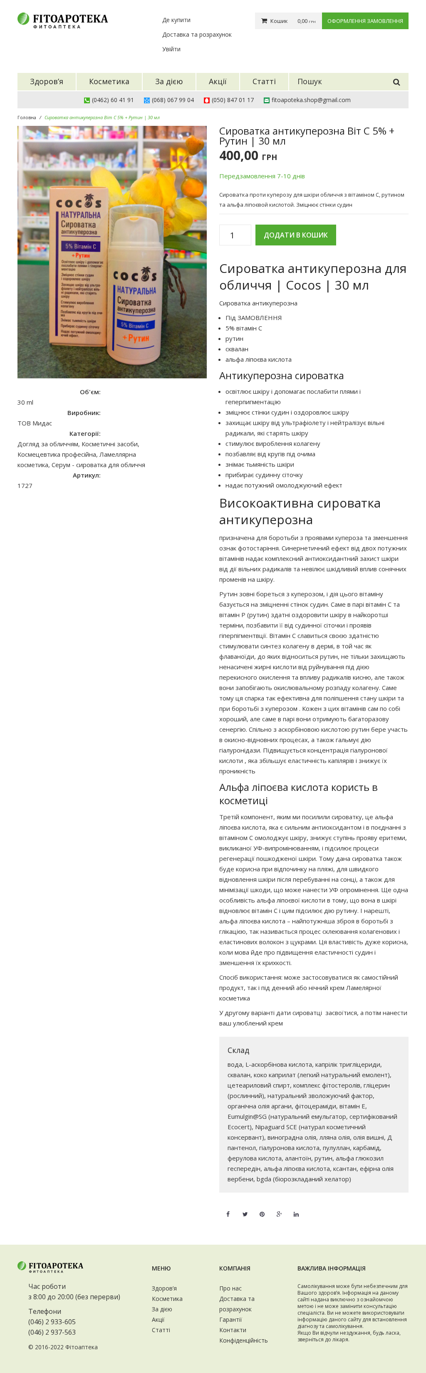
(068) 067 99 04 (173, 100)
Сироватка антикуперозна (258, 303)
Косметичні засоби (110, 444)
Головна (26, 117)
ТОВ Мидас (34, 423)
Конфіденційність (243, 1340)
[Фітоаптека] (63, 21)
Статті (161, 1330)
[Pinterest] (262, 1209)
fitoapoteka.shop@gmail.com (311, 100)
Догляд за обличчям (47, 444)
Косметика (167, 1299)
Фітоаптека (81, 1347)
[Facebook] (228, 1209)
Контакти (232, 1330)
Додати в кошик (296, 235)
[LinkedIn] (296, 1209)
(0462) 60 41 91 (113, 100)
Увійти (171, 49)
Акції (158, 1319)
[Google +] (279, 1209)
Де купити (176, 20)
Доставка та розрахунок (197, 34)
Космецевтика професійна (56, 454)
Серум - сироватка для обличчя (98, 464)
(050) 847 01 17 (233, 100)
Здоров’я (164, 1288)
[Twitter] (245, 1209)
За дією (162, 1309)
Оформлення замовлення (365, 21)
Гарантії (230, 1319)
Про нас (230, 1288)
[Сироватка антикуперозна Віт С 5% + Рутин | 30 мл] (112, 252)
